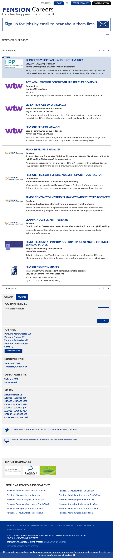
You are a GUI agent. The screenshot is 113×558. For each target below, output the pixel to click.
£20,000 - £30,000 (15, 398)
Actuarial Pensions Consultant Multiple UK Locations (61, 82)
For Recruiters (101, 3)
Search (22, 297)
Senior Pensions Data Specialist (46, 105)
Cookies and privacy (64, 526)
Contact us (23, 526)
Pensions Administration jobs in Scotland (78, 508)
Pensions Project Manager (43, 127)
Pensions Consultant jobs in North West (78, 504)
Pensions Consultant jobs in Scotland (25, 513)
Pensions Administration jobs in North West (28, 504)
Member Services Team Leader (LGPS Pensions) (54, 60)
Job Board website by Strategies (22, 546)
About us (11, 526)
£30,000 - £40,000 (15, 401)
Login (59, 3)
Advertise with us (85, 526)
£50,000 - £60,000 (15, 408)
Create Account (81, 3)
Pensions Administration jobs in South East (79, 495)
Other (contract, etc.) (16, 417)
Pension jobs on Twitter (19, 530)
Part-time (10, 382)
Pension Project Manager (42, 267)
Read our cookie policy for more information (51, 552)
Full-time (11, 379)
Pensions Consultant (16, 344)
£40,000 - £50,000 (15, 405)
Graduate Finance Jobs (55, 542)
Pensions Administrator (17, 334)
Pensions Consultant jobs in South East (26, 500)
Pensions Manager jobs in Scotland (76, 513)
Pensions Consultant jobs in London (76, 491)
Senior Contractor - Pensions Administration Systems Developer (68, 197)
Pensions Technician (16, 340)
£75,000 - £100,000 (15, 414)
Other (8, 347)
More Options (13, 351)
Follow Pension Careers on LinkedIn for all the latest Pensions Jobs (44, 440)
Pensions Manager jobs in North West (25, 508)
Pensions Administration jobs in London (26, 491)
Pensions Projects (14, 337)
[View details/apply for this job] (14, 64)
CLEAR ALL (102, 320)
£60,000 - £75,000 (15, 411)
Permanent (12, 364)
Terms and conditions (42, 526)
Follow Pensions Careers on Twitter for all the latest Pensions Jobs (44, 429)
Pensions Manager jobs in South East (76, 500)
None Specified (13, 395)
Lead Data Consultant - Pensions (47, 220)
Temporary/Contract (15, 367)
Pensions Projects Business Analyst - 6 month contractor (64, 175)
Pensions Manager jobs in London (23, 495)
